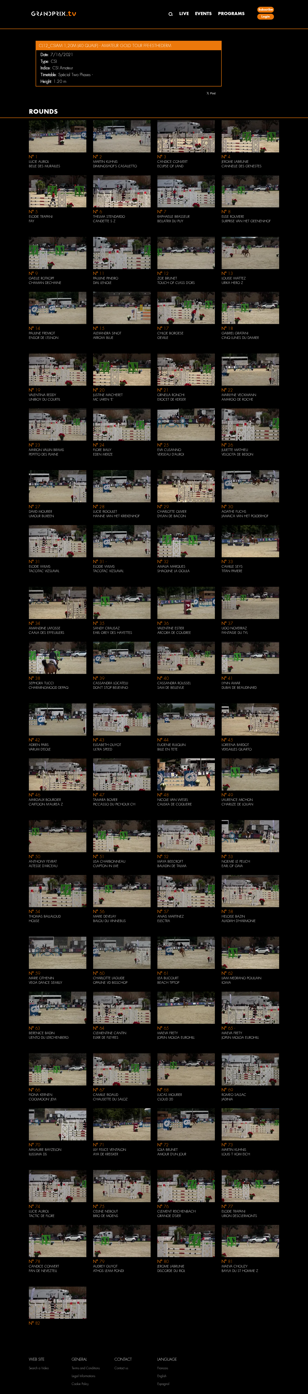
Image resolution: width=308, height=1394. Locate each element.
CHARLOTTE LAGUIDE (109, 978)
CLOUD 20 (165, 1099)
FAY (31, 221)
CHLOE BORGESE (170, 333)
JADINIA (227, 1099)
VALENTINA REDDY (42, 395)
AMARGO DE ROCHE (237, 399)
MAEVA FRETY (167, 1033)
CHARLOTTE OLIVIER (171, 511)
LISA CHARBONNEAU (109, 861)
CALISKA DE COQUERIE (174, 804)
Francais (162, 1368)
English (161, 1376)
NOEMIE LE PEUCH (236, 861)
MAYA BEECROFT (170, 861)
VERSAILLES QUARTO (237, 749)
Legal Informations (83, 1376)
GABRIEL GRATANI (235, 333)
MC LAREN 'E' (103, 399)
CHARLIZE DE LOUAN (237, 804)
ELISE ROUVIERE (233, 216)
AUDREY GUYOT (105, 1266)
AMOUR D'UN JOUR (171, 1154)
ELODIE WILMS (40, 566)
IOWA (226, 982)
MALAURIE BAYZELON (45, 1149)
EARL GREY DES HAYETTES (112, 632)
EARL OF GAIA (232, 866)
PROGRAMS (231, 13)
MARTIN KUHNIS (105, 161)
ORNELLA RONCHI (170, 395)
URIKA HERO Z (232, 283)
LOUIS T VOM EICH (236, 1154)
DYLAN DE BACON (171, 516)
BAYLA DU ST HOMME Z (240, 1271)
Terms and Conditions (86, 1368)
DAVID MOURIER (40, 511)
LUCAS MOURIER (169, 1095)
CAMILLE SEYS (232, 566)
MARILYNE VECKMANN (239, 395)
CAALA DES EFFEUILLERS (46, 632)
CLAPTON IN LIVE (106, 866)
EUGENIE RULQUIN (171, 745)
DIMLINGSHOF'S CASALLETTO (115, 166)
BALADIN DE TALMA (171, 866)
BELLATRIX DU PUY (170, 221)
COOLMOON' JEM (42, 1099)
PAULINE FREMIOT (42, 333)
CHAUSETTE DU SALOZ (110, 1099)
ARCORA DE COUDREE (174, 632)
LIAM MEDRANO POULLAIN (241, 978)
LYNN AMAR (231, 683)
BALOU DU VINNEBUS (109, 921)
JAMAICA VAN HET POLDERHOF (245, 516)
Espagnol (163, 1384)
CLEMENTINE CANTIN (109, 1033)
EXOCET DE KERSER (171, 399)
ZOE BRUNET (167, 278)
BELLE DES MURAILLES (44, 166)
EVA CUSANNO (169, 450)
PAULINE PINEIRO (105, 278)
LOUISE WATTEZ (234, 278)
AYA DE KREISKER (105, 1154)
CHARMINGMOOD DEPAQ (48, 687)
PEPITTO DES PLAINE (43, 454)
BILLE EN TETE (167, 749)
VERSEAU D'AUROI (170, 454)
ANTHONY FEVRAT (43, 861)
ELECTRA (163, 921)
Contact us (121, 1368)
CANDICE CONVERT (172, 161)
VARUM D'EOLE (40, 749)
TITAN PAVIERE (232, 571)
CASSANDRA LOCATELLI (110, 683)
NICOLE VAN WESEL (172, 800)
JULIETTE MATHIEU (235, 450)
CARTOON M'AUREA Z (46, 804)
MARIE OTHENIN (41, 978)
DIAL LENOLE (102, 283)
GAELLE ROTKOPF (41, 278)
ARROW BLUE (103, 337)
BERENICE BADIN (42, 1033)
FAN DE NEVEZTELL (43, 1271)
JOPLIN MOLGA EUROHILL (176, 1037)
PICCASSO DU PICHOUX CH (114, 804)
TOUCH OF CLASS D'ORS (176, 283)
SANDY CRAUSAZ (106, 628)
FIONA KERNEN (40, 1095)
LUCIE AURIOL (39, 161)
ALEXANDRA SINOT (107, 333)
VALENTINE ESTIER (170, 628)
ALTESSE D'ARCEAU (43, 866)
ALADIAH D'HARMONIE (239, 921)
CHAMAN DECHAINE (45, 283)
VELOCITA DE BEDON (237, 454)
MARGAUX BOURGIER (45, 800)
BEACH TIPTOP (168, 982)
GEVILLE (162, 337)
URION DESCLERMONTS (239, 1216)
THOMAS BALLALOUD (45, 916)
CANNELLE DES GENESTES (242, 166)
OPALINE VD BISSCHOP (110, 982)
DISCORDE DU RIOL (171, 1271)
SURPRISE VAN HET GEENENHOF (246, 221)
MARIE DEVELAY (104, 916)
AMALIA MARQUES (171, 566)
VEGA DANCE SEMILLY (45, 982)
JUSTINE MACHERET (108, 395)
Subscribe (265, 9)
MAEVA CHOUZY (235, 1266)
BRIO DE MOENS (105, 1216)
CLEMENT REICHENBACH (176, 1211)
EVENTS (203, 13)
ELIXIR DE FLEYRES (105, 1037)
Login (265, 16)
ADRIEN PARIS (39, 745)
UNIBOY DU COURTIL (44, 399)
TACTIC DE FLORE (42, 1216)
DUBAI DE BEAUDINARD (239, 687)
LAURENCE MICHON (237, 800)
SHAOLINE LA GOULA (173, 571)
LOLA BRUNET (167, 1149)
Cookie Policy (80, 1384)
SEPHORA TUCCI (41, 683)
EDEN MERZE (103, 454)
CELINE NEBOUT (105, 1211)
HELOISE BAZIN (233, 916)
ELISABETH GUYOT (107, 745)
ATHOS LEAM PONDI (108, 1271)
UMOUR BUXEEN (41, 516)
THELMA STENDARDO (109, 216)
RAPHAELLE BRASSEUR (173, 216)
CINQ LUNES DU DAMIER (240, 337)
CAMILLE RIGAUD (105, 1095)
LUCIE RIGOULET (105, 511)
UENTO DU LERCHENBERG (49, 1037)
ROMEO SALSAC (234, 1095)
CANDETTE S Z (104, 221)
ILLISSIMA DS (38, 1154)
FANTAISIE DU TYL (235, 632)
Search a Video (39, 1368)
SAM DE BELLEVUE (170, 687)
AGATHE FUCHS (234, 511)
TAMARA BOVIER (105, 800)
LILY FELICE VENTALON (109, 1149)
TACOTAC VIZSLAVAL (44, 571)
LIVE (184, 13)
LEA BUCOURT (168, 978)
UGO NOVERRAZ (234, 628)
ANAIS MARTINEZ (170, 916)
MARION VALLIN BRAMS (46, 450)
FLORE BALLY (102, 450)
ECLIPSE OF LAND (170, 166)
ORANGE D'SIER (169, 1216)
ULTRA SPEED (102, 749)
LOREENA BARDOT (235, 745)
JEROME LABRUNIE (235, 161)
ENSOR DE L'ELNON (43, 337)
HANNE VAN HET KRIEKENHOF (116, 516)
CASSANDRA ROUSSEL (174, 683)
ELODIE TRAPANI (41, 216)
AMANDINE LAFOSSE (44, 628)
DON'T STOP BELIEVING (110, 687)
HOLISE (34, 921)
